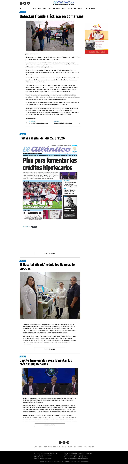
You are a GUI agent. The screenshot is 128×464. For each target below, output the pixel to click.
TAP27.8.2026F (27, 226)
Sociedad (70, 8)
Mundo (39, 8)
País (75, 8)
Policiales (80, 8)
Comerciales (92, 8)
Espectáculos (56, 8)
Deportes (64, 8)
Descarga (34, 226)
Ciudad (49, 8)
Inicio (34, 8)
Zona (86, 8)
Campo (44, 8)
